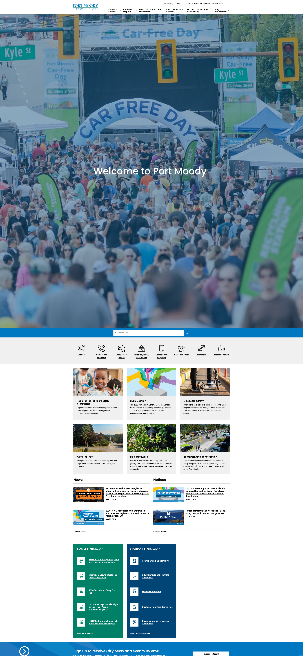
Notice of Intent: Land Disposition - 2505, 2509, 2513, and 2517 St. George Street (206, 512)
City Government (221, 10)
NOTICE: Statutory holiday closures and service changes (104, 560)
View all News (79, 531)
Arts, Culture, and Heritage (174, 10)
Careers (179, 3)
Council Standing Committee (156, 561)
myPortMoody (217, 3)
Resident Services (112, 10)
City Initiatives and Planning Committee (155, 576)
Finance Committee (151, 591)
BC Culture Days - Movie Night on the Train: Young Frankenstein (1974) (103, 607)
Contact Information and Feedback (197, 3)
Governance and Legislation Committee (155, 622)
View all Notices (160, 531)
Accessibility (168, 3)
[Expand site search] (227, 3)
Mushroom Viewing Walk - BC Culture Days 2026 (103, 576)
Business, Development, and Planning (198, 10)
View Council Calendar (140, 633)
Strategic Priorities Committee (157, 607)
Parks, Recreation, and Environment (150, 10)
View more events (85, 633)
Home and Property (128, 10)
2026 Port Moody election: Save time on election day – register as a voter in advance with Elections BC (127, 513)
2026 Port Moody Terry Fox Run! (102, 591)
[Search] (187, 333)
